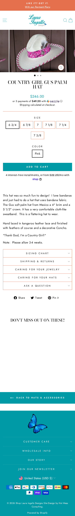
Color (37, 146)
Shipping (25, 105)
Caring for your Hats (37, 277)
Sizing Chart (37, 253)
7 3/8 (37, 135)
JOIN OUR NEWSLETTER (36, 469)
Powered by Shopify (37, 512)
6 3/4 (12, 125)
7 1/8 (48, 125)
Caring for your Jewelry (37, 269)
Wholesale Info (36, 451)
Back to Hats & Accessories (40, 397)
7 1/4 (62, 125)
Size (37, 117)
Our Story (37, 460)
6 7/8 (26, 125)
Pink (37, 153)
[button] (37, 101)
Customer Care (36, 441)
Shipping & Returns (37, 261)
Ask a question (37, 285)
